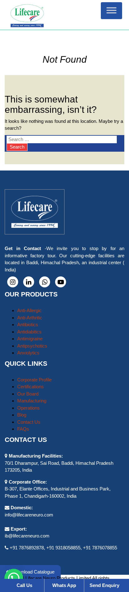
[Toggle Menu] (111, 10)
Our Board (28, 393)
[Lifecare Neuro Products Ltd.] (64, 15)
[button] (13, 578)
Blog (21, 414)
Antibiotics (27, 324)
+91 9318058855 (63, 547)
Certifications (30, 386)
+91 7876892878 (27, 547)
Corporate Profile (34, 379)
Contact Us (28, 422)
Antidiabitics (29, 331)
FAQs (23, 429)
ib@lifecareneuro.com (27, 535)
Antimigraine (30, 338)
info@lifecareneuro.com (29, 514)
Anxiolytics (28, 352)
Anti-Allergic (29, 310)
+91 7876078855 (100, 547)
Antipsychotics (32, 345)
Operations (28, 408)
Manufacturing (31, 400)
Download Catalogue (32, 571)
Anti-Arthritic (29, 317)
